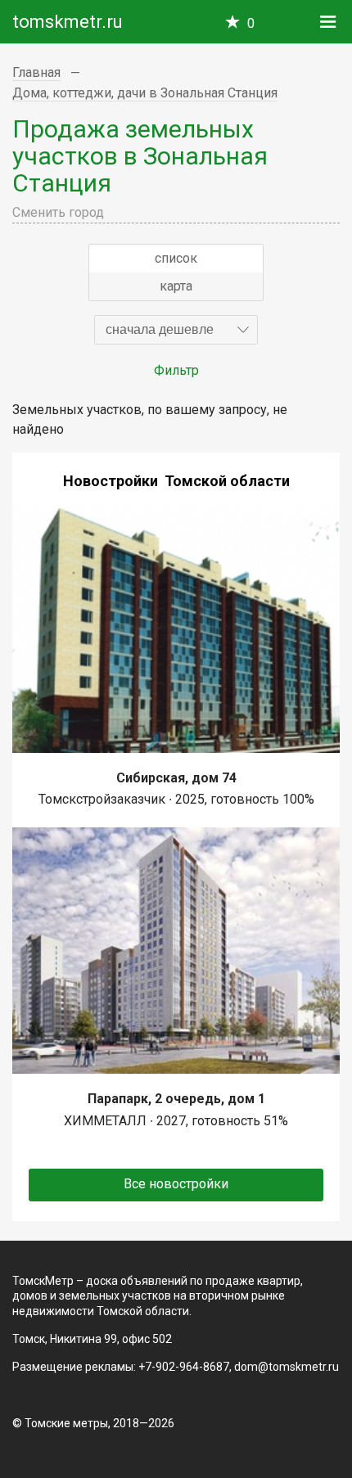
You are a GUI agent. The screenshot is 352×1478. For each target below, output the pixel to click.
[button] (176, 330)
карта (176, 286)
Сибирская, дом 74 (176, 778)
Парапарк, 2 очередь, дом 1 (176, 1098)
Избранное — (251, 23)
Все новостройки (176, 1184)
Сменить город (58, 212)
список (176, 258)
